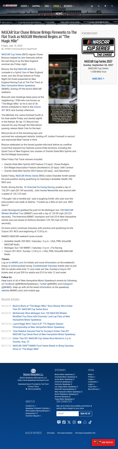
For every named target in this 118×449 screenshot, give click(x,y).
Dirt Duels (51, 433)
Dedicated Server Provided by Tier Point (33, 384)
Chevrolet (31, 187)
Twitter (42, 283)
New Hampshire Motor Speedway (18, 85)
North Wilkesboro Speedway (66, 394)
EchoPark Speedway (63, 382)
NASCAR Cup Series (11, 54)
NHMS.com (17, 262)
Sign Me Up (85, 414)
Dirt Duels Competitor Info (85, 433)
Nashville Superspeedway (65, 389)
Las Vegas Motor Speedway (65, 386)
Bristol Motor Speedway (64, 374)
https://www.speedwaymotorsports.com (33, 380)
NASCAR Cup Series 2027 (98, 61)
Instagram (67, 283)
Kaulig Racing (47, 187)
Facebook (10, 283)
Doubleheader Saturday (45, 265)
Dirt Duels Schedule (64, 433)
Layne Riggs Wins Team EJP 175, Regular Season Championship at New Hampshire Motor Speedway (38, 325)
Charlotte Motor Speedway (65, 377)
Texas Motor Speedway (64, 399)
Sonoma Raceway (62, 396)
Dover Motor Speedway (64, 379)
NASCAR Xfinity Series (27, 175)
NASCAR (22, 68)
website (5, 290)
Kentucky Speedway (62, 384)
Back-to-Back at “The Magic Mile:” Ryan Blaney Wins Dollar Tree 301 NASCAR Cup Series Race (43, 307)
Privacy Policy (33, 386)
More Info (97, 79)
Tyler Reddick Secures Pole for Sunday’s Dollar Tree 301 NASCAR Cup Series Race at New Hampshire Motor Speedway (44, 333)
